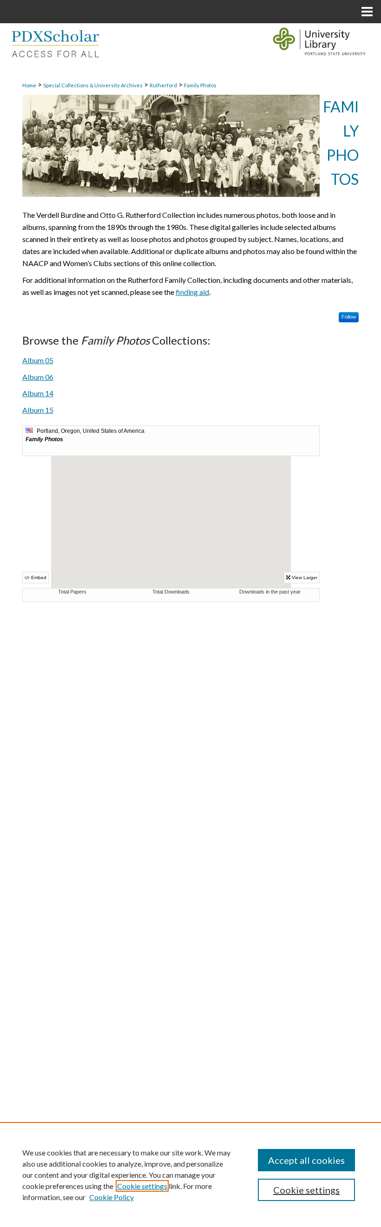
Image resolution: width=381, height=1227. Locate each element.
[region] (190, 1174)
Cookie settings (142, 1185)
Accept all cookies (306, 1160)
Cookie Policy (111, 1197)
